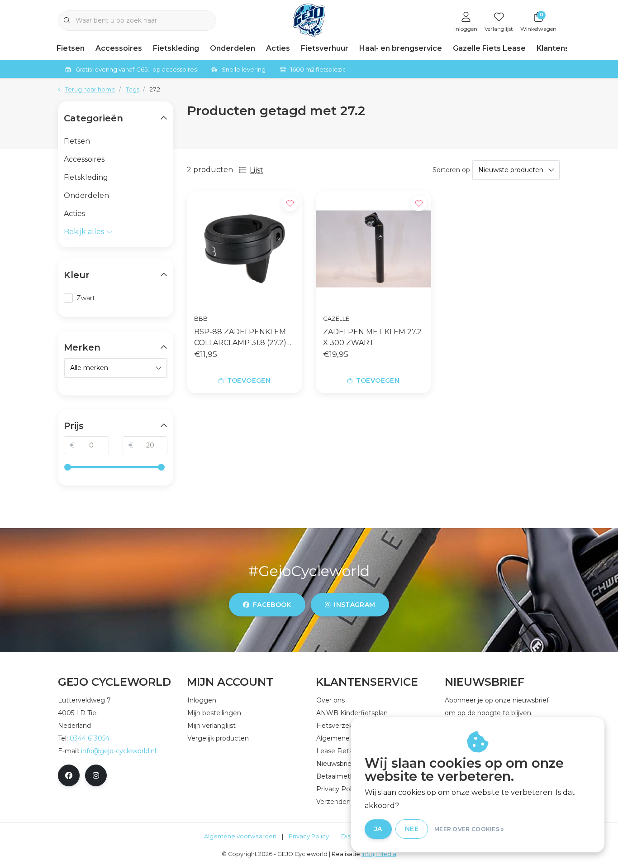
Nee (411, 829)
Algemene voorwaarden (240, 836)
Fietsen (71, 48)
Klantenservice (565, 48)
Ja (378, 829)
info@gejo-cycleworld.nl (118, 751)
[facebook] (69, 775)
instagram (354, 605)
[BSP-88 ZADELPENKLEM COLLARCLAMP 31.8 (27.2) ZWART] (244, 249)
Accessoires (118, 48)
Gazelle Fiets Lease (489, 48)
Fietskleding (176, 48)
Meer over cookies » (469, 829)
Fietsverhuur (324, 48)
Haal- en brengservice (400, 48)
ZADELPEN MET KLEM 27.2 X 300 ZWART (372, 337)
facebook (272, 605)
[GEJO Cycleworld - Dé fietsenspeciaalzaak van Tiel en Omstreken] (309, 19)
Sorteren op (451, 170)
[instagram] (96, 775)
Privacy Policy (309, 836)
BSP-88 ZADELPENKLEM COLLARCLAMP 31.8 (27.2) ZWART (240, 337)
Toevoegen (249, 380)
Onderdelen (232, 48)
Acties (278, 48)
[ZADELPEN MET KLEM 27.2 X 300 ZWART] (373, 249)
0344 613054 (89, 738)
